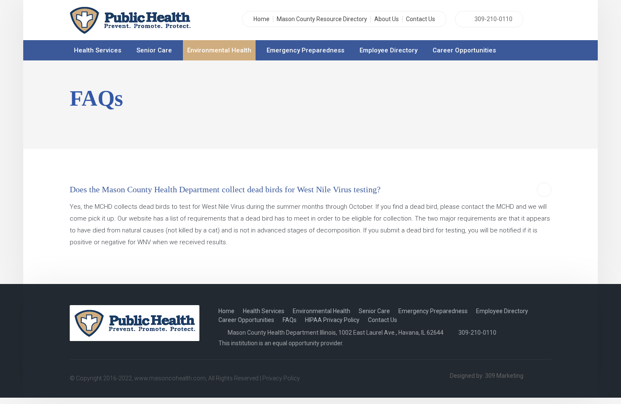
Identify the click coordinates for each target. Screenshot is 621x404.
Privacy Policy (281, 378)
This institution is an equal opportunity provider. (280, 343)
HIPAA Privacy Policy (332, 320)
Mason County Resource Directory (322, 19)
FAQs (290, 320)
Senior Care (154, 50)
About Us (386, 19)
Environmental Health (219, 50)
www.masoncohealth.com (170, 378)
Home (261, 19)
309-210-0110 (493, 19)
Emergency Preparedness (305, 50)
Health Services (97, 50)
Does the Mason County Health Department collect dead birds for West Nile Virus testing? (225, 189)
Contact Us (420, 19)
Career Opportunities (464, 50)
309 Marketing (504, 375)
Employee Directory (388, 50)
